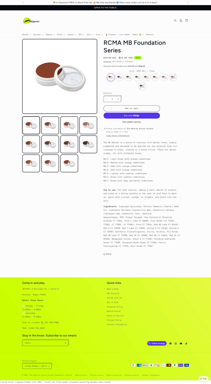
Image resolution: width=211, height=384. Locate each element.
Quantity (108, 93)
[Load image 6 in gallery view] (50, 144)
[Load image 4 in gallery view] (88, 125)
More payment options (132, 122)
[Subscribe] (65, 343)
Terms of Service (115, 316)
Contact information (151, 375)
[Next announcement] (188, 2)
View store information (117, 136)
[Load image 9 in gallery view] (31, 163)
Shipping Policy (115, 307)
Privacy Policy (114, 320)
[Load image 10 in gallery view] (50, 163)
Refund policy (81, 375)
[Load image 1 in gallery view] (31, 125)
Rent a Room (113, 289)
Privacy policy (97, 375)
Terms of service (114, 375)
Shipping (107, 61)
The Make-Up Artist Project (42, 375)
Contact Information (117, 325)
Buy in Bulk (113, 302)
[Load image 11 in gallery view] (69, 163)
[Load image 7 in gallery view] (69, 144)
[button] (26, 34)
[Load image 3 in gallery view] (69, 125)
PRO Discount (113, 293)
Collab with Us (114, 298)
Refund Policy (114, 311)
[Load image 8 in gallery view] (88, 144)
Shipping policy (132, 375)
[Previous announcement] (23, 2)
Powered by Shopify (63, 375)
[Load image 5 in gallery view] (31, 144)
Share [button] (108, 254)
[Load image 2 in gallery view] (50, 125)
